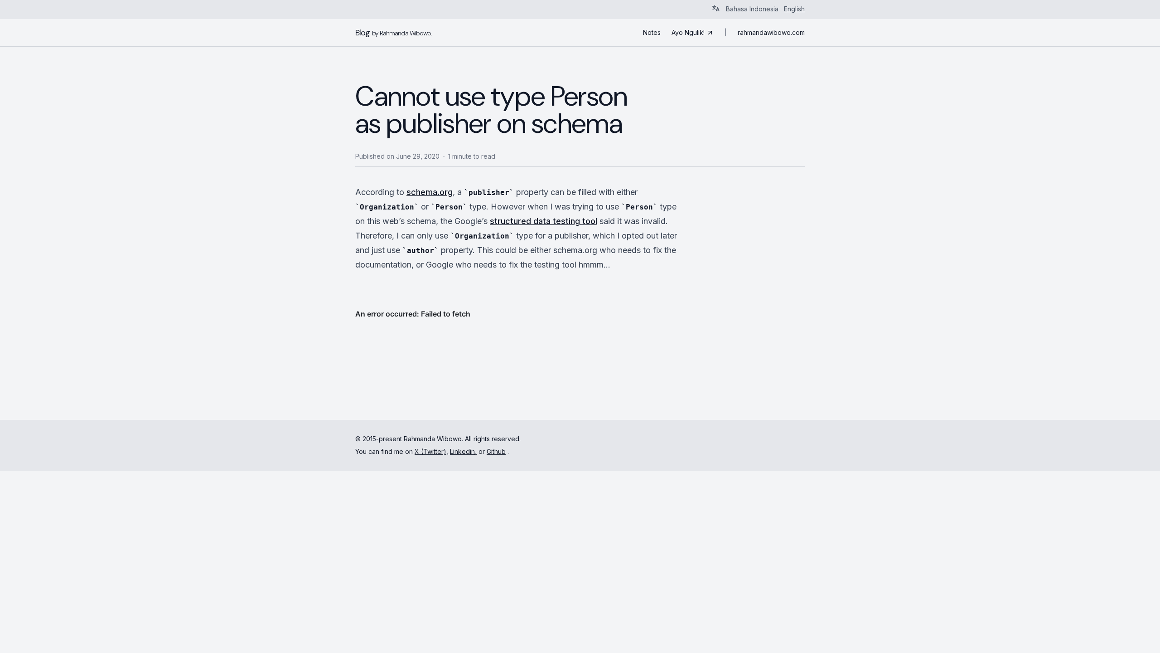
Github (496, 451)
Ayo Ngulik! (688, 32)
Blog (393, 32)
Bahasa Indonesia (752, 9)
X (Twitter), (431, 451)
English (794, 9)
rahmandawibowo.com (771, 32)
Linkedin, (463, 451)
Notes (652, 32)
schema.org (429, 192)
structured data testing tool (543, 221)
